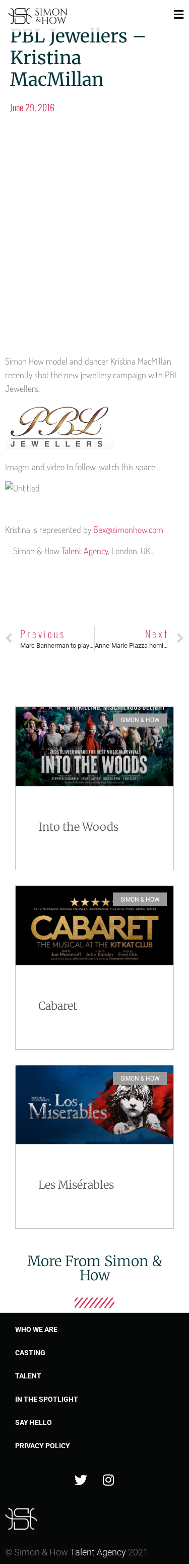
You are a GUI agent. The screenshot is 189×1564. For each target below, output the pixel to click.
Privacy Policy (42, 1446)
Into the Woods (78, 827)
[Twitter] (80, 1480)
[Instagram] (108, 1480)
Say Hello (33, 1422)
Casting (30, 1353)
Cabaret (57, 1006)
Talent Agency (84, 550)
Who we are (36, 1329)
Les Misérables (76, 1185)
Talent (28, 1376)
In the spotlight (46, 1399)
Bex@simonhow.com (128, 529)
